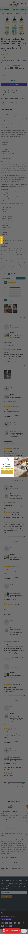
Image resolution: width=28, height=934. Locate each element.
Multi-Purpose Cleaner (7, 468)
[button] (1, 240)
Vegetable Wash (7, 470)
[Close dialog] (27, 457)
